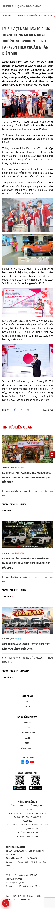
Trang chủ (7, 16)
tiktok (27, 743)
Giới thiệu (27, 722)
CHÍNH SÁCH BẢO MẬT (15, 847)
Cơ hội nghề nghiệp (27, 733)
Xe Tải (27, 707)
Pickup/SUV (19, 467)
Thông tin (14, 504)
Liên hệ (27, 738)
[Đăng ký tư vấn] (52, 454)
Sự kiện (23, 504)
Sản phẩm (27, 696)
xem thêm (6, 510)
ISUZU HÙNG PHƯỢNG (27, 716)
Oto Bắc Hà (27, 908)
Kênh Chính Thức (27, 748)
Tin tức (5, 504)
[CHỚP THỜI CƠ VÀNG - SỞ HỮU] (27, 620)
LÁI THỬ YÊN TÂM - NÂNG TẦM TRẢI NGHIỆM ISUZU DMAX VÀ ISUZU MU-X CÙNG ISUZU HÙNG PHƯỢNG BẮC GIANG (26, 477)
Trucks (18, 639)
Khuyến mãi (24, 671)
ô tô (27, 702)
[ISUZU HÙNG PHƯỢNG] (22, 6)
